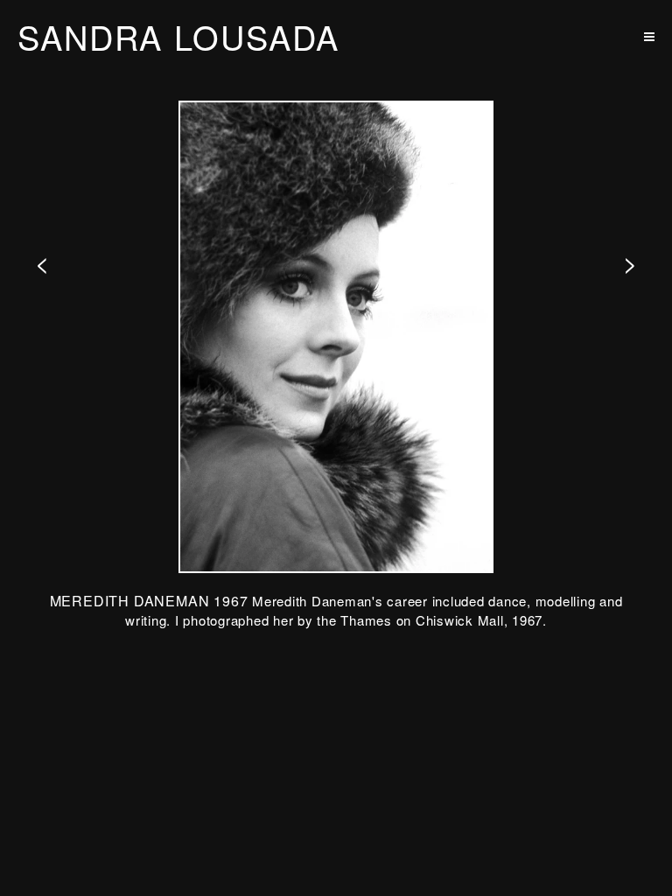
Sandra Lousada (179, 36)
